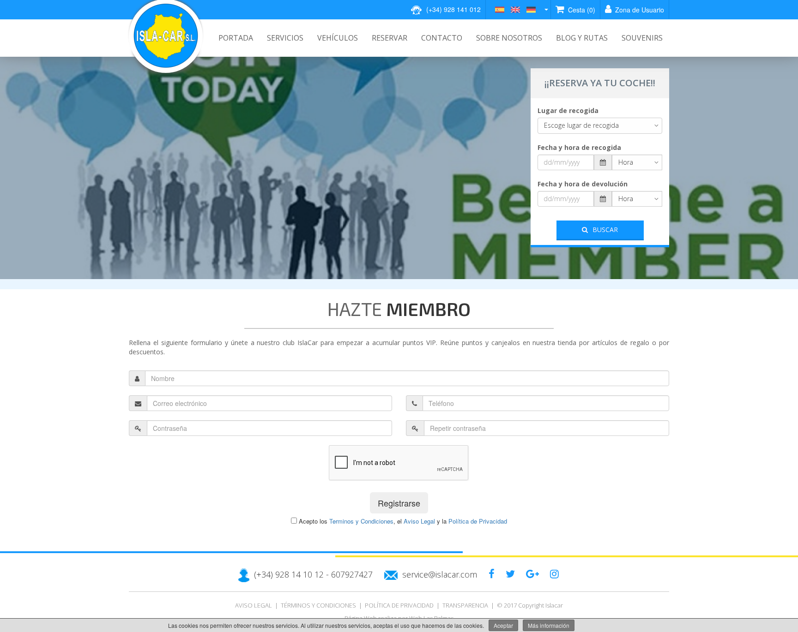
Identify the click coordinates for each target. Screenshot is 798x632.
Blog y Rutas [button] (582, 38)
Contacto (441, 38)
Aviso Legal (419, 521)
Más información (548, 625)
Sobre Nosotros (509, 38)
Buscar (605, 229)
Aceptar (503, 625)
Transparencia (465, 605)
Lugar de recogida (568, 110)
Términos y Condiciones (318, 605)
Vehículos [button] (337, 38)
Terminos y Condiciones (361, 521)
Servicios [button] (285, 38)
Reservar (389, 38)
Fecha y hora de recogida (579, 147)
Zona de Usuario (638, 9)
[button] (521, 9)
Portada (235, 38)
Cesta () (580, 9)
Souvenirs (642, 38)
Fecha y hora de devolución (583, 183)
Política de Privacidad (477, 521)
